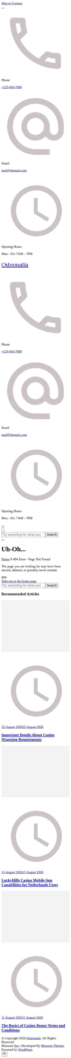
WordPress (25, 1049)
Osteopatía (14, 264)
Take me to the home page (18, 581)
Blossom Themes (52, 1046)
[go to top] (4, 1054)
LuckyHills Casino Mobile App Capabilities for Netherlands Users (29, 882)
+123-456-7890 (11, 87)
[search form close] (2, 540)
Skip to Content (11, 3)
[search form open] (2, 529)
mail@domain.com (14, 170)
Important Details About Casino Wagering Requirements (27, 737)
